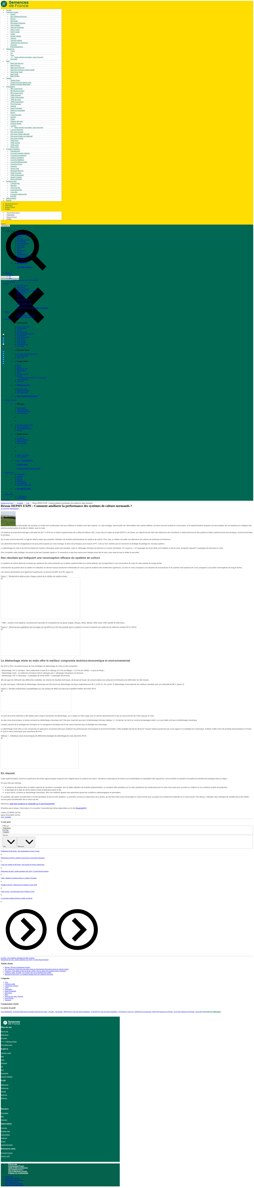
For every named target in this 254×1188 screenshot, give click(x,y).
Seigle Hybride (21, 250)
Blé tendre (20, 238)
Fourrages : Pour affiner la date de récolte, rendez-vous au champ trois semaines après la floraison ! (35, 971)
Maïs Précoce (21, 287)
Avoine (19, 232)
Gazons (7, 500)
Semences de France (7, 503)
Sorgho (8, 78)
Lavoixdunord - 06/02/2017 (151, 1012)
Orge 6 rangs (21, 247)
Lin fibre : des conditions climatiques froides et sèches (17, 958)
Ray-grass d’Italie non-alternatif (26, 354)
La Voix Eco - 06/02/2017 (134, 1012)
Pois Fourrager (21, 335)
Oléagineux (8, 273)
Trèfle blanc (20, 381)
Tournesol (13, 59)
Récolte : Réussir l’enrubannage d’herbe (17, 967)
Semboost (4, 1138)
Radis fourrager (21, 441)
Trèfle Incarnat (21, 342)
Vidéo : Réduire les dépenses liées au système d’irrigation (19, 878)
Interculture (8, 993)
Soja (12, 55)
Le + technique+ (22, 496)
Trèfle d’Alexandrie (23, 337)
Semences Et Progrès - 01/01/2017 (170, 1012)
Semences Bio (9, 472)
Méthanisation (9, 494)
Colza (10, 275)
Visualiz (3, 1091)
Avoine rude (20, 438)
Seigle (19, 249)
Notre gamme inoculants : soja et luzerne (28, 57)
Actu (27, 503)
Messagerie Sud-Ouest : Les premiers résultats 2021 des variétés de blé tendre (29, 974)
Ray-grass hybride (22, 356)
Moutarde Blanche (22, 439)
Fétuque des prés (22, 369)
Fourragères (8, 319)
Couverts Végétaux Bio (19, 194)
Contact (7, 209)
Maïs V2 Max (14, 76)
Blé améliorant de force (19, 16)
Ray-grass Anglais (22, 374)
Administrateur (14, 508)
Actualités (20, 503)
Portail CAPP (5, 1156)
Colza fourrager (21, 328)
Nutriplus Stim (5, 1131)
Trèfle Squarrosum (22, 344)
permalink (8, 817)
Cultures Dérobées (22, 409)
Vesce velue (20, 346)
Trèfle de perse (21, 341)
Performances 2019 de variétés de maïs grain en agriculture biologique (23, 858)
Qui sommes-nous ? (15, 1169)
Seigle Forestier (21, 443)
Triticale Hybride (22, 254)
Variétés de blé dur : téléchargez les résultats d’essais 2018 (19, 885)
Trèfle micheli (21, 339)
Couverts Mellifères (23, 426)
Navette (19, 330)
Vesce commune (22, 457)
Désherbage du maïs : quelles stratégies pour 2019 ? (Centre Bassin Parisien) (25, 871)
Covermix (4, 1128)
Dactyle (19, 367)
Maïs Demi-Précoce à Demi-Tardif (27, 291)
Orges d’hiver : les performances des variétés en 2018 (17, 891)
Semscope (4, 1095)
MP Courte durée (22, 389)
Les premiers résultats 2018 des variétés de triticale (16, 898)
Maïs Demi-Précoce (23, 289)
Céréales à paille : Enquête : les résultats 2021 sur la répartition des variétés (28, 973)
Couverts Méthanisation (24, 428)
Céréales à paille (10, 984)
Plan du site (4, 1031)
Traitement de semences (19, 43)
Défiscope (4, 1098)
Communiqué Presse (16, 1166)
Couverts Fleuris (22, 413)
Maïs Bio (19, 479)
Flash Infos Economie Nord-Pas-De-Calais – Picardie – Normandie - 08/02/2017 (45, 1012)
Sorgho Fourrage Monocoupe (26, 315)
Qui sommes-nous (6, 1045)
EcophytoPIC (81, 808)
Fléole (19, 372)
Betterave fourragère (18, 110)
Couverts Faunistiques (24, 411)
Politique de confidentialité (18, 1173)
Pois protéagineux (16, 47)
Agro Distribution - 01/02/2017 (10, 1012)
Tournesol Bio (21, 481)
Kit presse (4, 1038)
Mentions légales (11, 1041)
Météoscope (4, 1085)
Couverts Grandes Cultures (25, 425)
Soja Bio (19, 478)
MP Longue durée (22, 392)
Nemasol (19, 430)
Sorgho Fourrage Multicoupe (20, 84)
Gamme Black (5, 1135)
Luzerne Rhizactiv (22, 379)
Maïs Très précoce (22, 285)
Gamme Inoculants (7, 1145)
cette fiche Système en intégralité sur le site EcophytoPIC (32, 803)
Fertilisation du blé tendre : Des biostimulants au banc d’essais (20, 851)
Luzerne (19, 376)
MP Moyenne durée (23, 391)
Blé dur (19, 236)
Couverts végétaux (7, 1077)
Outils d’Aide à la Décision (18, 1168)
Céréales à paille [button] (10, 231)
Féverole (19, 257)
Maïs (8, 61)
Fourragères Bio (22, 483)
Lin (10, 276)
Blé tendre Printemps (23, 240)
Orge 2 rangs (21, 245)
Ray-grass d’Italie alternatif (25, 334)
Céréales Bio (21, 474)
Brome (19, 365)
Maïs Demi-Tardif (22, 292)
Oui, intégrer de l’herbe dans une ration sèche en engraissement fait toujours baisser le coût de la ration (37, 969)
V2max (3, 1141)
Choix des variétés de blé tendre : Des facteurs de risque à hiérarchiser (22, 864)
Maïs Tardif (20, 294)
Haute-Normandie (10, 991)
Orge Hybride (21, 241)
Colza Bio (20, 476)
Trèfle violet (20, 357)
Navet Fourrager (22, 332)
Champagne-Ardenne (11, 986)
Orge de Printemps (22, 243)
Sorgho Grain (21, 313)
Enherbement (21, 408)
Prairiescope (4, 1088)
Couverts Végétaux (11, 400)
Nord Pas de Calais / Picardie (14, 996)
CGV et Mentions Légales (17, 1171)
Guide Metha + (21, 498)
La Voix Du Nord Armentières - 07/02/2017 (84, 1012)
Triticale (19, 252)
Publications (4, 1035)
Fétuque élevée (21, 370)
